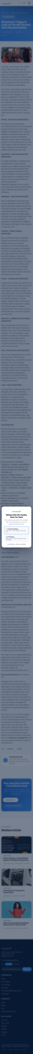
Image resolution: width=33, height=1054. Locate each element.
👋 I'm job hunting (16, 530)
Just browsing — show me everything (16, 544)
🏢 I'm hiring (16, 538)
